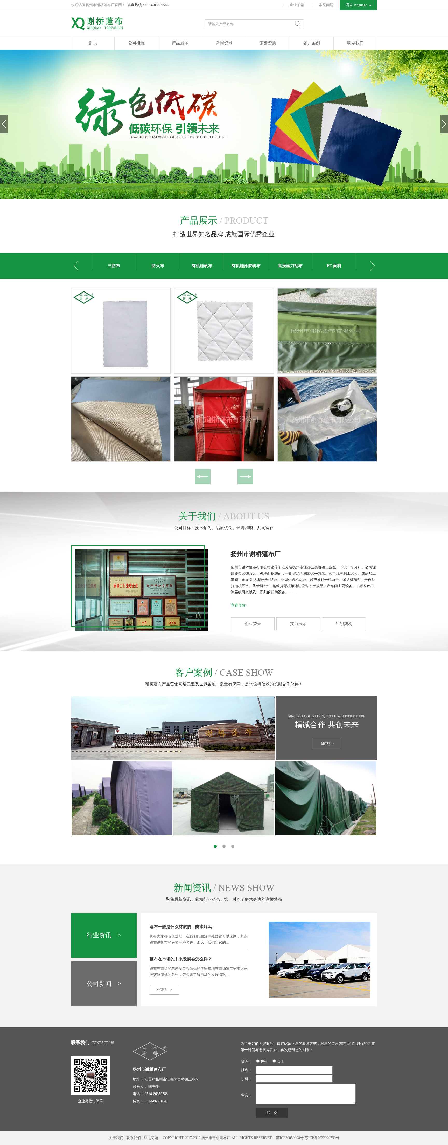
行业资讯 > (104, 935)
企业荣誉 (252, 624)
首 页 (92, 43)
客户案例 (311, 43)
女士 (280, 1061)
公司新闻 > (104, 983)
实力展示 (298, 624)
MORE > (327, 744)
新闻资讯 (224, 43)
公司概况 (136, 43)
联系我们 (355, 43)
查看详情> (239, 605)
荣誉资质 (268, 43)
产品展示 (180, 43)
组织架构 (344, 624)
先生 (264, 1061)
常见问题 (326, 5)
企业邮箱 (297, 5)
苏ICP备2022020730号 (322, 1138)
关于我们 (116, 1138)
